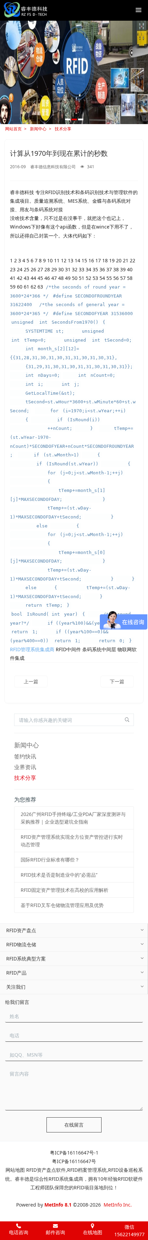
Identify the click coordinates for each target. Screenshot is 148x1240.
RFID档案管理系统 (87, 1170)
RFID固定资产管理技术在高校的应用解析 (64, 890)
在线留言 (74, 1124)
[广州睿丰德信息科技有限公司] (25, 10)
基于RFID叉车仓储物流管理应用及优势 (62, 905)
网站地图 (15, 1170)
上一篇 (31, 681)
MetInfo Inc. (118, 1204)
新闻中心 (38, 129)
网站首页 (13, 129)
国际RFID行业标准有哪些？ (50, 859)
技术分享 (63, 129)
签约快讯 (25, 756)
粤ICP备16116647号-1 (74, 1152)
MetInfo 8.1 (58, 1204)
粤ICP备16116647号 (74, 1161)
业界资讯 (25, 767)
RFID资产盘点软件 (46, 1170)
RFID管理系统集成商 (32, 649)
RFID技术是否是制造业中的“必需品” (59, 874)
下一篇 (117, 681)
